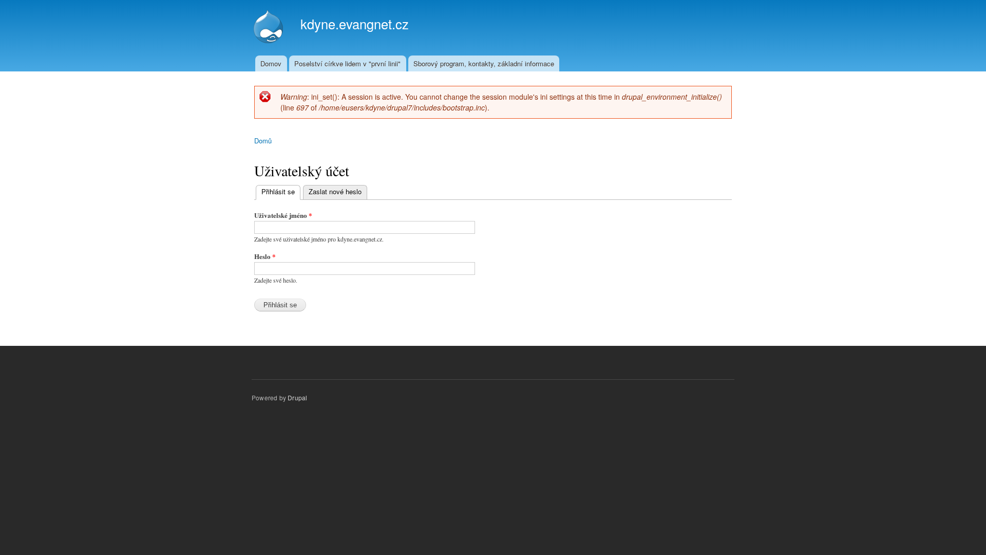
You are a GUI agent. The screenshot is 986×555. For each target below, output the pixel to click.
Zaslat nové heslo (335, 191)
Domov (270, 63)
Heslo (265, 256)
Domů (263, 140)
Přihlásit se (280, 191)
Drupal (297, 397)
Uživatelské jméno (283, 215)
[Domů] (269, 27)
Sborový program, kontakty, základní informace (483, 63)
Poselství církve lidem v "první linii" (347, 63)
